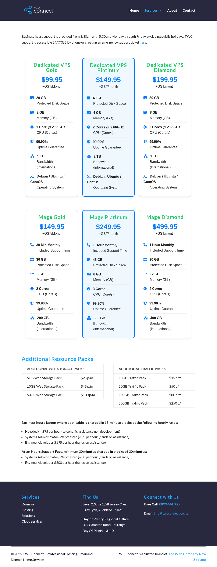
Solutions (28, 515)
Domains (28, 504)
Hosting (27, 510)
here (143, 42)
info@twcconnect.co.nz (171, 513)
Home (134, 10)
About (172, 10)
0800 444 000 (169, 504)
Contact (188, 10)
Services (151, 10)
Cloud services (32, 521)
